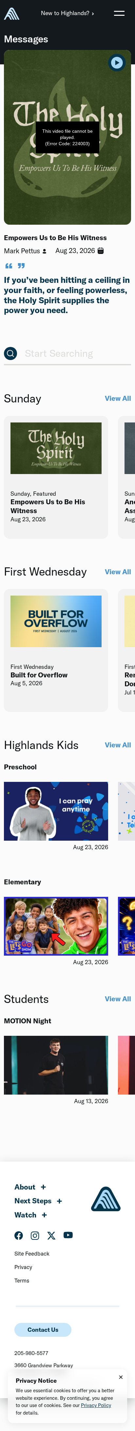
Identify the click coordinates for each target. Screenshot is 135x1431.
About (24, 1187)
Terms (21, 1280)
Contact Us (43, 1329)
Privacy (23, 1266)
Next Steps (32, 1200)
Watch (25, 1215)
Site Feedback (31, 1253)
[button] (119, 13)
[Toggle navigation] (119, 13)
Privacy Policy (96, 1405)
